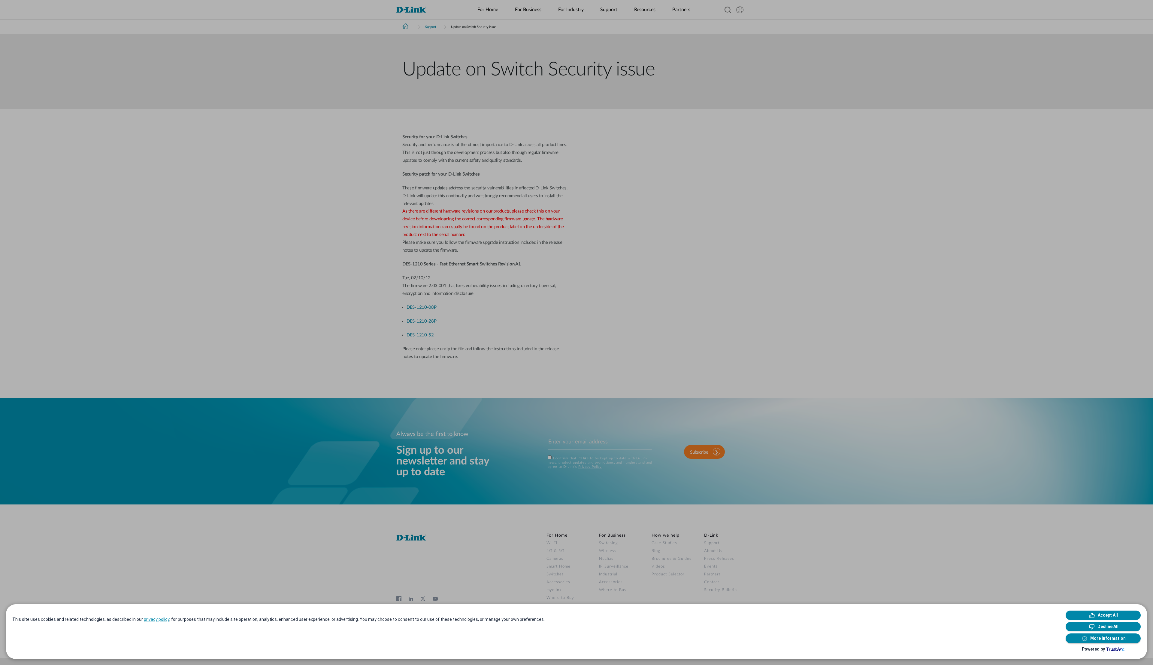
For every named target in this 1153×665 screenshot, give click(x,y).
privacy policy (156, 619)
